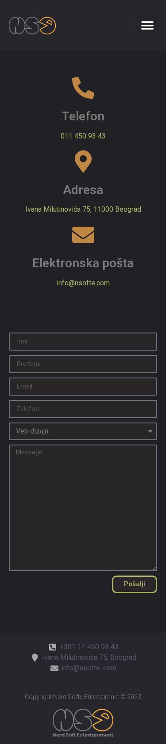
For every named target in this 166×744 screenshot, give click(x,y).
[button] (147, 25)
